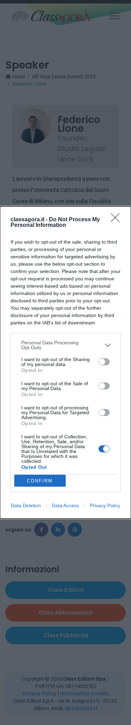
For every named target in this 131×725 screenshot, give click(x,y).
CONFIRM (40, 480)
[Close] (117, 220)
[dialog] (65, 362)
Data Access (65, 505)
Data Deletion (26, 505)
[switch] (104, 361)
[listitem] (65, 345)
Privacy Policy (105, 505)
